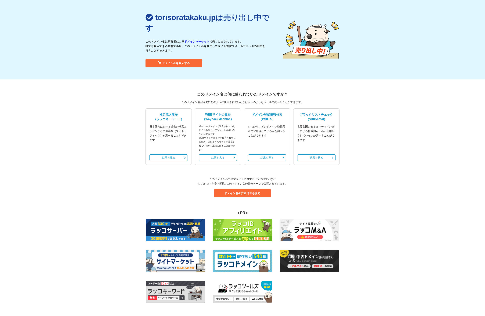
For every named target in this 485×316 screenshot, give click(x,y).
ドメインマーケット (197, 41)
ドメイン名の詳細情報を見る (242, 193)
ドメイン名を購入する (176, 63)
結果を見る (168, 157)
